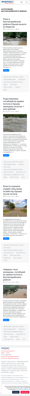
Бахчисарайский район (10, 79)
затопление (22, 79)
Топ (24, 339)
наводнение (7, 257)
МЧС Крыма (14, 84)
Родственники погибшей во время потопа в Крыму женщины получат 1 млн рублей (13, 103)
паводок (18, 87)
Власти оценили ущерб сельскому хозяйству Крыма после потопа (12, 190)
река (5, 89)
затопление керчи (8, 172)
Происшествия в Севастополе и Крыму (13, 76)
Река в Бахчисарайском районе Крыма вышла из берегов (14, 23)
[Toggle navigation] (26, 2)
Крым (5, 84)
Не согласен (25, 392)
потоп (23, 177)
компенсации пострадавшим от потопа (14, 174)
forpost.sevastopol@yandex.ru (10, 356)
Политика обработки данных (10, 358)
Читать (6, 70)
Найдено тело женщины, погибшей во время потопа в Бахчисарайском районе (14, 274)
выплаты (21, 164)
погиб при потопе (8, 339)
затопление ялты (21, 172)
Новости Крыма (8, 87)
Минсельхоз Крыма (15, 255)
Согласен (15, 392)
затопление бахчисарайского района (13, 82)
